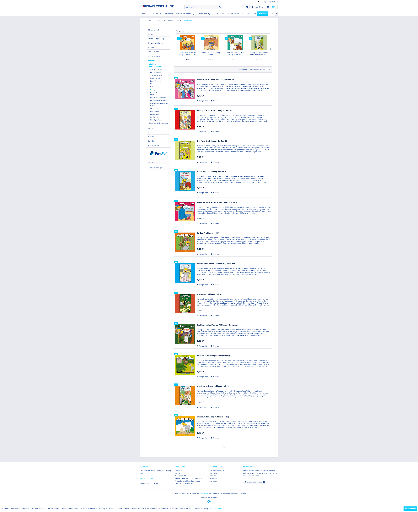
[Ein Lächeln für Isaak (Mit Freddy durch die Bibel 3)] (185, 89)
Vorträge (151, 128)
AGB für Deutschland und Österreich (188, 478)
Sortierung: (243, 69)
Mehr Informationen (216, 509)
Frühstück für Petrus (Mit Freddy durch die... (235, 54)
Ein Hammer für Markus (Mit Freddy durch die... (217, 325)
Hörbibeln (151, 34)
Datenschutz (213, 478)
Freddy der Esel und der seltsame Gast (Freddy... (259, 54)
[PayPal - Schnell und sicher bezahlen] (158, 153)
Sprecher (151, 141)
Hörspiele (151, 60)
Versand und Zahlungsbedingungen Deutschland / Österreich (188, 482)
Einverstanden (410, 508)
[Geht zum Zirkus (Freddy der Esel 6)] (211, 42)
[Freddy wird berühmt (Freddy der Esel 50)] (185, 120)
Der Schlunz (154, 117)
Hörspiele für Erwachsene (158, 123)
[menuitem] (203, 7)
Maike (152, 87)
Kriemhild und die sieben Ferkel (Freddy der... (216, 264)
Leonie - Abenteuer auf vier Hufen (158, 94)
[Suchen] (220, 7)
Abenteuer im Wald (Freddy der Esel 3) (213, 356)
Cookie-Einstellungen (216, 471)
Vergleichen (203, 101)
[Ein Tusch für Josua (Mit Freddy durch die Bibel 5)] (187, 42)
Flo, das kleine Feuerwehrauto (159, 100)
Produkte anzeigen (155, 168)
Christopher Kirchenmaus (158, 97)
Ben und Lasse (154, 114)
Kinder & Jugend (154, 56)
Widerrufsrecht (180, 476)
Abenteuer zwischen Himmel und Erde (159, 104)
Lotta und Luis (154, 111)
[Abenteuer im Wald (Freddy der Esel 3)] (185, 365)
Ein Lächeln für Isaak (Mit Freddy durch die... (216, 80)
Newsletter (179, 471)
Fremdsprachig (153, 145)
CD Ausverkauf (153, 30)
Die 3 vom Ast (154, 84)
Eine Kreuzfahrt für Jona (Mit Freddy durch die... (218, 202)
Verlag (150, 162)
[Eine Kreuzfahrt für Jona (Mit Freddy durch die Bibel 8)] (185, 212)
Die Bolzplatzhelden (156, 120)
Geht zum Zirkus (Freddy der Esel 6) (211, 54)
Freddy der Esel (155, 90)
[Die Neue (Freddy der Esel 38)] (185, 303)
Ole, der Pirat (154, 108)
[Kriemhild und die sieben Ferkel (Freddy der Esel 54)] (185, 273)
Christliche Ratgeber (155, 43)
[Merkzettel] (247, 7)
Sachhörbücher (153, 52)
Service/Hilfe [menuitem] (271, 2)
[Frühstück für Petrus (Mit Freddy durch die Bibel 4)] (235, 42)
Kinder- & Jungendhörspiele (155, 65)
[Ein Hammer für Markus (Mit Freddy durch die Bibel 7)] (185, 334)
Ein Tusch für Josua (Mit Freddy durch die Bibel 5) (187, 54)
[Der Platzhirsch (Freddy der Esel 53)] (185, 150)
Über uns (212, 476)
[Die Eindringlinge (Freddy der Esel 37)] (185, 395)
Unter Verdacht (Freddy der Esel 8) (211, 172)
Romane (151, 47)
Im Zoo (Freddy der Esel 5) (208, 233)
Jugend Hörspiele (155, 81)
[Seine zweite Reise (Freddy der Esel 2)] (185, 426)
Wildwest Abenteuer (156, 75)
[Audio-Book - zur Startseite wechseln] (158, 7)
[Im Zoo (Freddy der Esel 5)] (185, 242)
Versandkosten (204, 493)
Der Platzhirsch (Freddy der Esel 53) (212, 141)
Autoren (151, 137)
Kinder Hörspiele (155, 78)
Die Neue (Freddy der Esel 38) (209, 294)
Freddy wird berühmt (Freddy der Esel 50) (214, 110)
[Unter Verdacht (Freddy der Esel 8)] (185, 181)
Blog (149, 132)
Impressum (213, 481)
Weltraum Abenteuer (156, 69)
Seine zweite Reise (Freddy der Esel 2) (213, 417)
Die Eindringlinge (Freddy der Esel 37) (213, 386)
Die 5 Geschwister (155, 72)
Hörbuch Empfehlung (156, 39)
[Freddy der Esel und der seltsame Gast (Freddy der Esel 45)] (259, 42)
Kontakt (177, 473)
